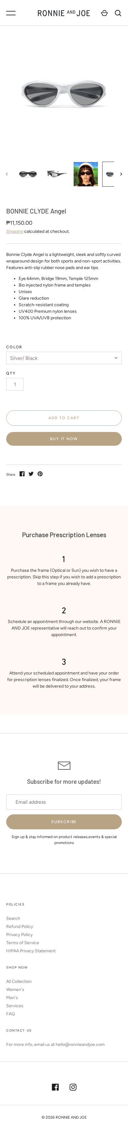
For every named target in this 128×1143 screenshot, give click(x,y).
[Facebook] (55, 1088)
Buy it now (64, 438)
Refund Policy (19, 926)
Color (14, 347)
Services (14, 1005)
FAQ (10, 1014)
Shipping (14, 231)
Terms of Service (22, 942)
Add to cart (63, 417)
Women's (15, 989)
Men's (12, 997)
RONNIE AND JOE (71, 1117)
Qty (11, 373)
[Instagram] (73, 1088)
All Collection (19, 981)
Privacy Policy (19, 934)
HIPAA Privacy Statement (31, 951)
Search (13, 918)
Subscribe (64, 821)
